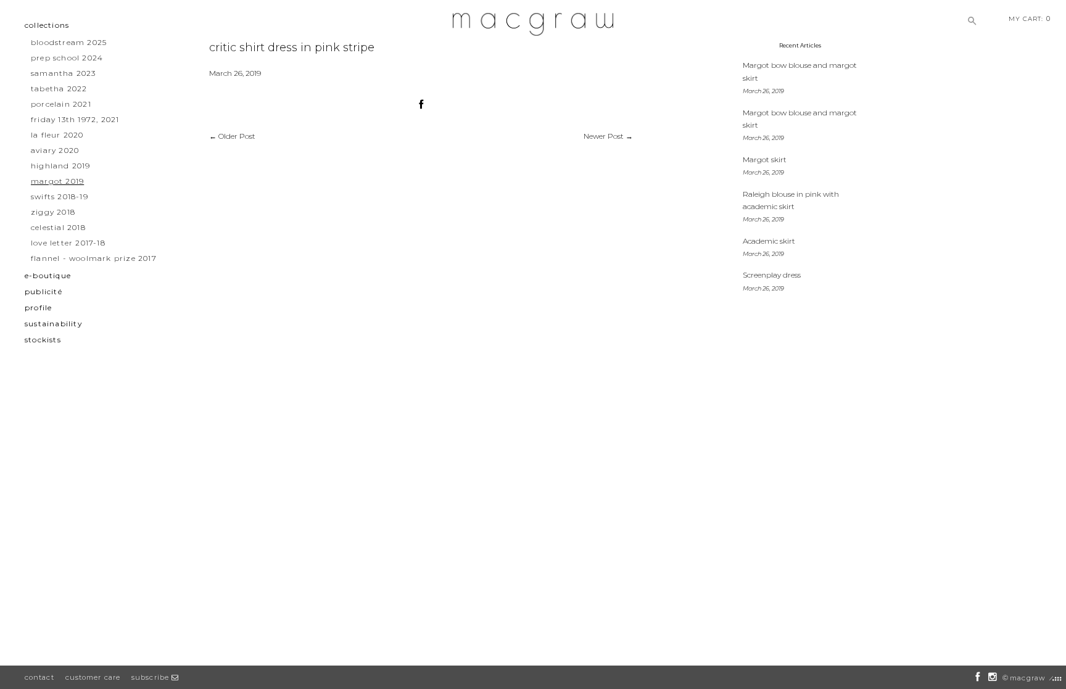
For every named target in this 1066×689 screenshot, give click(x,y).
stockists (43, 339)
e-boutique (48, 275)
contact (39, 677)
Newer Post (604, 136)
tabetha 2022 (59, 88)
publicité (43, 291)
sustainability (54, 323)
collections (47, 25)
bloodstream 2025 (69, 42)
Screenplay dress (772, 274)
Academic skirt (769, 240)
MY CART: (1030, 18)
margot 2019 (57, 181)
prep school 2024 (67, 57)
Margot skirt (765, 159)
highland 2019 (61, 165)
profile (38, 307)
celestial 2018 (58, 227)
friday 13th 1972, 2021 (75, 119)
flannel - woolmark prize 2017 (94, 258)
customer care (92, 677)
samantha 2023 (63, 73)
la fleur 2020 (57, 134)
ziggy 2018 (53, 212)
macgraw (1027, 678)
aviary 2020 (55, 150)
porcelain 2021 (61, 104)
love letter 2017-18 (68, 242)
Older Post (236, 136)
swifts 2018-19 (59, 196)
